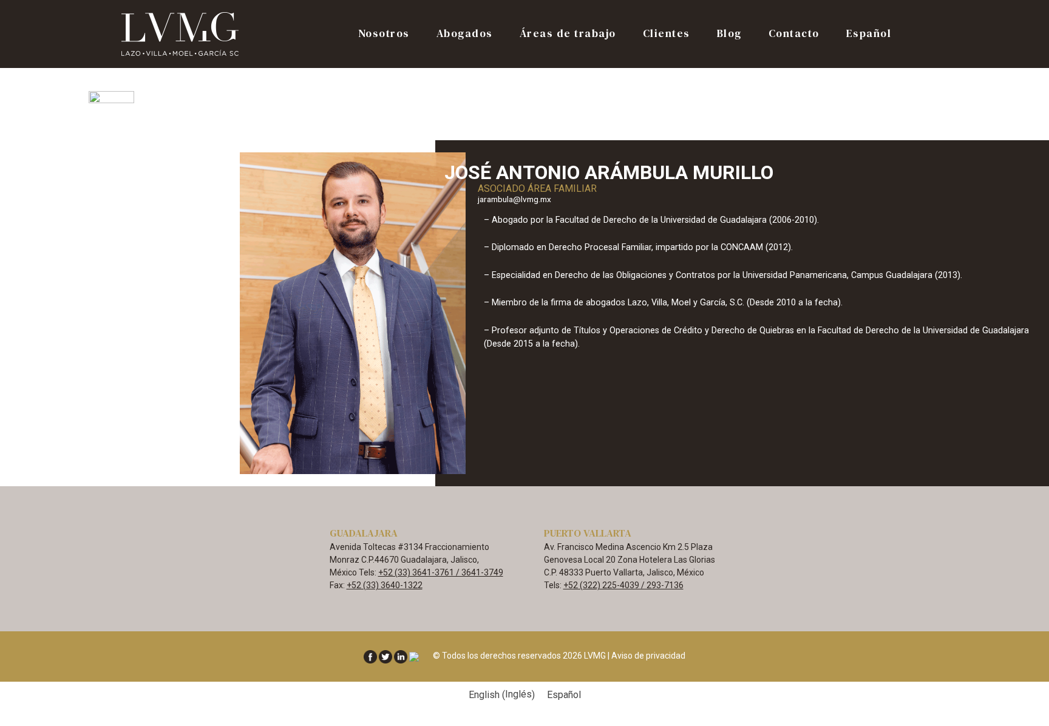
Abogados (464, 34)
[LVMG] (181, 33)
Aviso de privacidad (648, 655)
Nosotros (384, 34)
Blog (729, 34)
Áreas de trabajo (568, 34)
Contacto (794, 34)
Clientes (666, 34)
